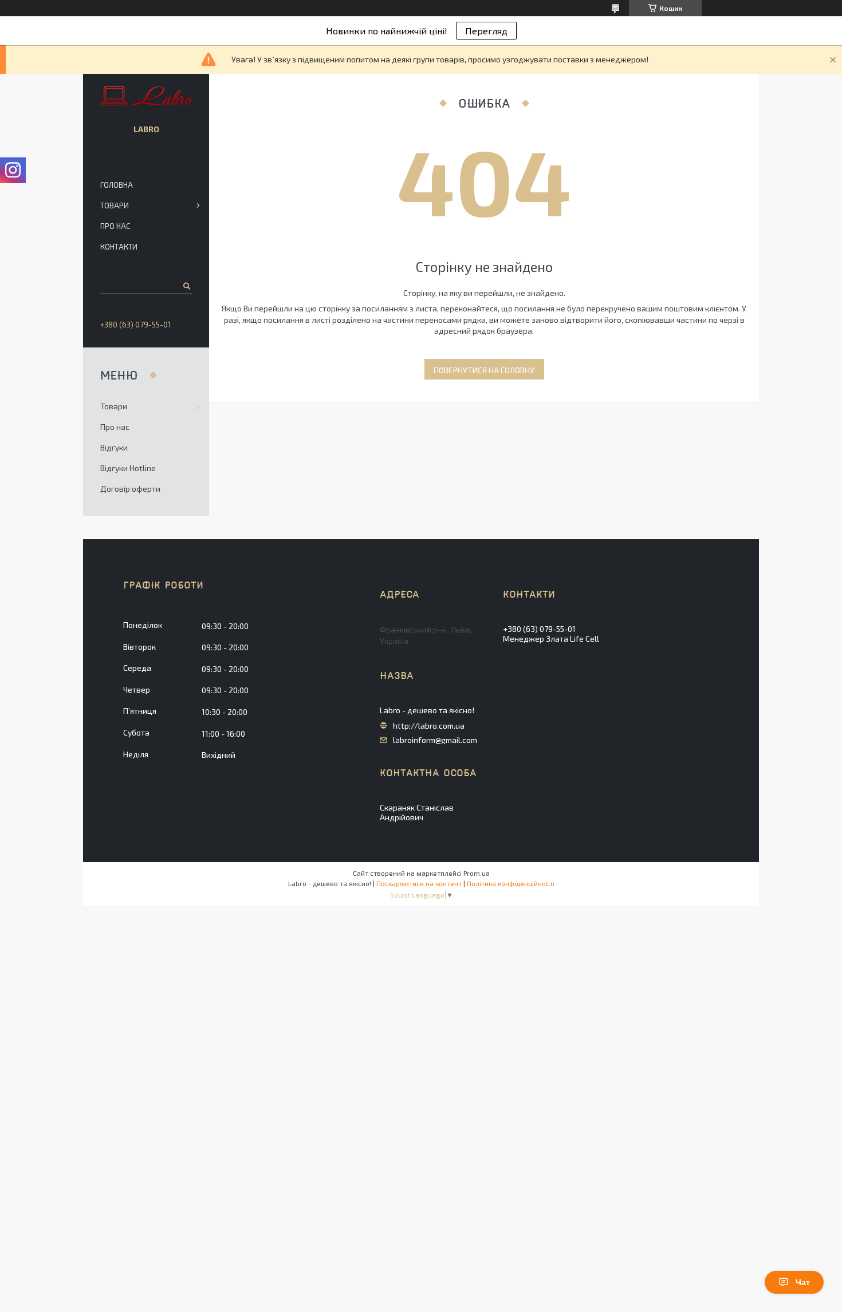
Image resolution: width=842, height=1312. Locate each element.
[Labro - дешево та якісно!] (146, 96)
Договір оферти (130, 488)
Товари (114, 205)
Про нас (115, 226)
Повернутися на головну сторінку (484, 372)
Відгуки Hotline (128, 468)
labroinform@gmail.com (435, 740)
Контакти (118, 246)
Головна (116, 184)
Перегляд (486, 30)
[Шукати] (186, 285)
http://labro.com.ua (429, 726)
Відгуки (114, 447)
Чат (803, 1282)
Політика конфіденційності (510, 883)
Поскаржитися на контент (419, 883)
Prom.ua (476, 873)
